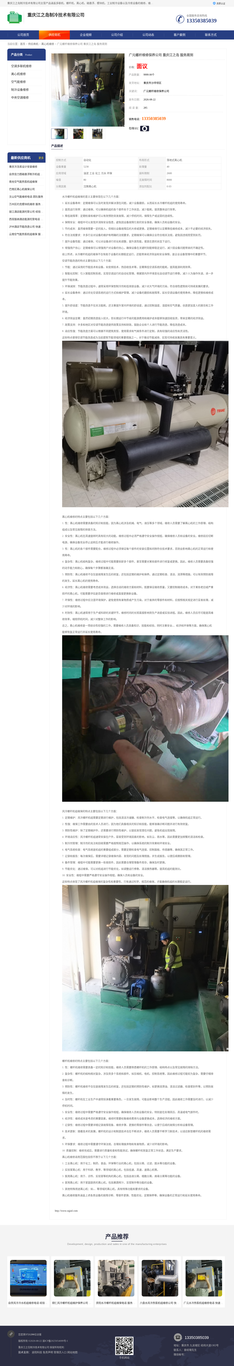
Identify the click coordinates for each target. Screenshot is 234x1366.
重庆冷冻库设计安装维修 (23, 166)
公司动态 (148, 34)
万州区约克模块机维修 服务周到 (26, 204)
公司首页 (23, 34)
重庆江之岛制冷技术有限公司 (33, 1347)
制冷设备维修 (20, 89)
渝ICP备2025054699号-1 (55, 1340)
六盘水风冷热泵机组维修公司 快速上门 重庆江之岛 (81, 1303)
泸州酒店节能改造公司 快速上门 (26, 226)
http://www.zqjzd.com (66, 1210)
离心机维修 (47, 44)
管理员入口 (60, 1352)
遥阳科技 (37, 1352)
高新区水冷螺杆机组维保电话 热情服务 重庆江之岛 (169, 1303)
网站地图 (72, 1352)
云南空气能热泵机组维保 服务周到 (26, 234)
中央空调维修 (20, 97)
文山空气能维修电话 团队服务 (26, 196)
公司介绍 (117, 34)
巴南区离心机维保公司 (22, 189)
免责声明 (48, 1352)
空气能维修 (18, 81)
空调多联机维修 (21, 66)
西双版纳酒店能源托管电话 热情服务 (26, 219)
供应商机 (54, 34)
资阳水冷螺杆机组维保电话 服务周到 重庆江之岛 (35, 1303)
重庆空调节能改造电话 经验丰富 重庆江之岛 (209, 1303)
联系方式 (211, 34)
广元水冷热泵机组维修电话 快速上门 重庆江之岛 (123, 1303)
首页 (22, 44)
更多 (41, 158)
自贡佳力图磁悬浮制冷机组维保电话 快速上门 (26, 174)
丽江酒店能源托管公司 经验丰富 (26, 211)
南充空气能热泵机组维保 (23, 181)
